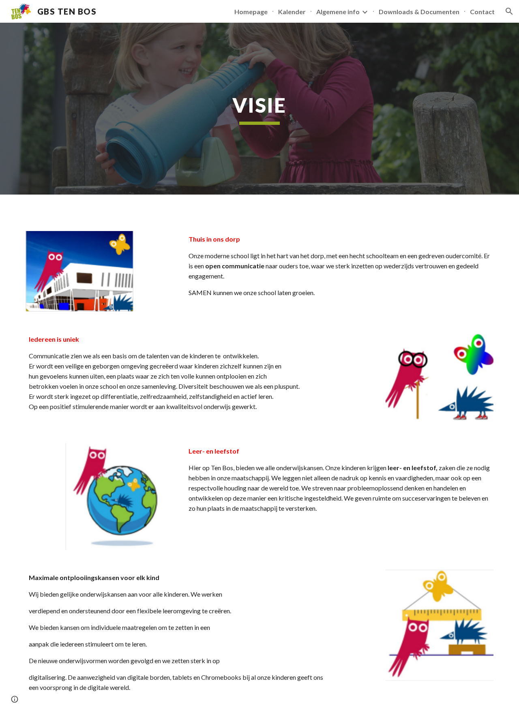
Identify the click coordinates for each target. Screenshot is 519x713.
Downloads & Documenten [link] (419, 11)
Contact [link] (482, 11)
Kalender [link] (292, 11)
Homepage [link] (251, 11)
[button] (509, 11)
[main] (259, 108)
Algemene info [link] (338, 11)
